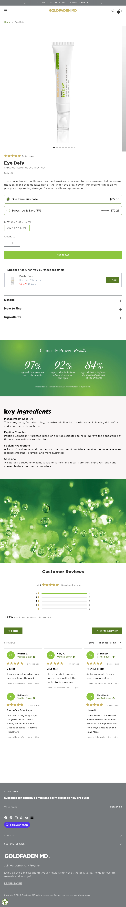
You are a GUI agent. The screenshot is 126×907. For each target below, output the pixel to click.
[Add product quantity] (7, 243)
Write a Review (110, 631)
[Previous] (24, 3)
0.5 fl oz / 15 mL (17, 228)
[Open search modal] (113, 10)
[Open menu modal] (5, 10)
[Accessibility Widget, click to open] (5, 902)
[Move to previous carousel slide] (111, 771)
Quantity (9, 236)
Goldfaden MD (28, 895)
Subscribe (116, 807)
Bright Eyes (26, 276)
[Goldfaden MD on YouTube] (27, 818)
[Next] (101, 3)
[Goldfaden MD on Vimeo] (32, 818)
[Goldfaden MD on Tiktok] (22, 818)
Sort (91, 642)
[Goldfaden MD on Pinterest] (11, 818)
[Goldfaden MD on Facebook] (6, 818)
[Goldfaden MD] (63, 10)
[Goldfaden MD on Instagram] (17, 818)
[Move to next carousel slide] (119, 771)
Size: (18, 221)
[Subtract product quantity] (17, 243)
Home (7, 22)
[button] (19, 156)
